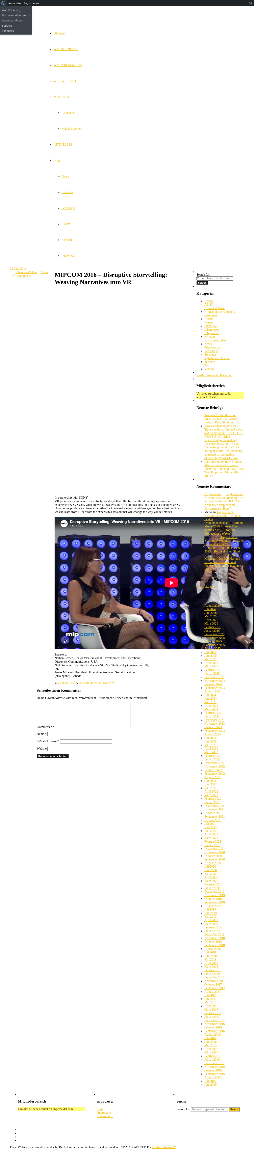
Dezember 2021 (214, 805)
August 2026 (212, 605)
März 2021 (211, 838)
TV (206, 365)
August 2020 (212, 863)
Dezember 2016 (214, 1020)
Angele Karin (212, 494)
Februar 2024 (212, 713)
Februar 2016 (212, 1056)
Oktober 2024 (213, 684)
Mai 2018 (210, 959)
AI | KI (208, 304)
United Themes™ (164, 1147)
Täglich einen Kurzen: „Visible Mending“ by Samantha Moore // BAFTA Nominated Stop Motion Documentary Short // (223, 501)
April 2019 (211, 920)
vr (113, 682)
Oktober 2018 (213, 941)
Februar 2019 (212, 927)
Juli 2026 (210, 609)
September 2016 (214, 1031)
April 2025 (211, 662)
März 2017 (211, 1009)
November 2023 (214, 723)
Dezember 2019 (214, 891)
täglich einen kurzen (217, 358)
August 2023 (212, 734)
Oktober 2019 (213, 898)
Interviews (210, 326)
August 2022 (212, 777)
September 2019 (214, 902)
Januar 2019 (212, 931)
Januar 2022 (212, 802)
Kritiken (209, 336)
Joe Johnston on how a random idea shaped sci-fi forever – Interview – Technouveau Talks (224, 465)
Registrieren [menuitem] (31, 3)
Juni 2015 (210, 1084)
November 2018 (214, 938)
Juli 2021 (210, 823)
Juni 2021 (210, 827)
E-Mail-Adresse (48, 741)
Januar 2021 (212, 845)
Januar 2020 (212, 888)
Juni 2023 (210, 741)
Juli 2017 (210, 995)
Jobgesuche (211, 333)
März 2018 (211, 966)
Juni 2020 (210, 870)
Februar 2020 (212, 884)
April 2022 (211, 791)
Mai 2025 (210, 659)
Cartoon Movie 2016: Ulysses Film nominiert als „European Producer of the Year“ (223, 528)
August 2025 (212, 648)
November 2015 (214, 1066)
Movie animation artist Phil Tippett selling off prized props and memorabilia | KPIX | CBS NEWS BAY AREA (223, 431)
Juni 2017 (210, 998)
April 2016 (211, 1049)
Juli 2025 (210, 652)
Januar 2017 (212, 1016)
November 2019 (214, 895)
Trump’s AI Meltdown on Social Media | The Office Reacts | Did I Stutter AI (220, 418)
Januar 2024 (212, 716)
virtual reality (102, 682)
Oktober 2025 (213, 641)
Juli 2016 (210, 1038)
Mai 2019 (210, 916)
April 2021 (211, 834)
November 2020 (214, 852)
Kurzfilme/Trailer (215, 340)
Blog (100, 1109)
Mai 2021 (210, 830)
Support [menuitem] (7, 25)
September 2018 (214, 945)
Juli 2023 (210, 738)
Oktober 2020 (213, 855)
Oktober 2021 (213, 813)
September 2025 (214, 645)
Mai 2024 (210, 702)
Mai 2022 (210, 788)
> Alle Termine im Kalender (214, 375)
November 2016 (214, 1023)
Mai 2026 (210, 616)
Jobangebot (211, 329)
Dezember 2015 (214, 1063)
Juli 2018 (210, 952)
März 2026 (211, 623)
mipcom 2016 (68, 682)
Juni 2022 (210, 784)
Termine (209, 361)
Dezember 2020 (214, 848)
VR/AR (209, 369)
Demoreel (210, 315)
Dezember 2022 (214, 763)
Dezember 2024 (214, 677)
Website (42, 748)
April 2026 (211, 620)
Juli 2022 (210, 780)
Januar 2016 (212, 1059)
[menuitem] (3, 3)
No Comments (21, 275)
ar (57, 682)
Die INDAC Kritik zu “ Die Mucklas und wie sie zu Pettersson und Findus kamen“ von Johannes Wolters (222, 562)
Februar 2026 (212, 627)
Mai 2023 (210, 745)
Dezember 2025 (214, 634)
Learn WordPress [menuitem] (12, 20)
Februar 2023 (212, 755)
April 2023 (211, 748)
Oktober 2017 (213, 984)
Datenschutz (105, 1116)
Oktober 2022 (213, 770)
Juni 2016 (210, 1041)
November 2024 (214, 680)
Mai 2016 (210, 1045)
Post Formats (212, 347)
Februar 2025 (212, 670)
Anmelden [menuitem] (14, 3)
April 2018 (211, 963)
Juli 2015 (210, 1081)
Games (208, 322)
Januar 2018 (212, 973)
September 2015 (214, 1074)
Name (42, 734)
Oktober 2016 (213, 1027)
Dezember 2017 (214, 977)
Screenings (211, 351)
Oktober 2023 (213, 727)
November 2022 (214, 766)
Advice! (209, 301)
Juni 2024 (210, 698)
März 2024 (211, 709)
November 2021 (214, 809)
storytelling (86, 682)
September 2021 (214, 816)
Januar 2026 (212, 630)
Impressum (104, 1112)
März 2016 (211, 1052)
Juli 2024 (210, 695)
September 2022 (214, 773)
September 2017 (214, 988)
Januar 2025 (212, 673)
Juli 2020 (210, 866)
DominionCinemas (216, 522)
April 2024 (211, 705)
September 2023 (214, 730)
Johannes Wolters (26, 272)
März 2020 (211, 881)
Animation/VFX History (219, 311)
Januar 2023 (212, 759)
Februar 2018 (212, 970)
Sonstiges (210, 354)
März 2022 (211, 795)
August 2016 (212, 1034)
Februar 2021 (212, 841)
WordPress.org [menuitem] (11, 10)
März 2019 (211, 923)
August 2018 (212, 948)
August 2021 (212, 820)
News (44, 272)
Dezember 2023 (214, 720)
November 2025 (214, 637)
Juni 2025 (210, 655)
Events (208, 319)
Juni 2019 (210, 913)
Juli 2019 (210, 909)
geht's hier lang (205, 587)
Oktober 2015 (213, 1070)
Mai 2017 (210, 1002)
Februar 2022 (212, 798)
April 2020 (211, 877)
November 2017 (214, 981)
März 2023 (211, 752)
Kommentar (45, 727)
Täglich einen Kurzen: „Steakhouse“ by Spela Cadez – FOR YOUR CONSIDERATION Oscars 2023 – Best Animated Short (224, 544)
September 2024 (214, 687)
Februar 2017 (212, 1013)
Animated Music (214, 308)
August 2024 (212, 691)
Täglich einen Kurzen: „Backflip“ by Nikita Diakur (222, 515)
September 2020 (214, 859)
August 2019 (212, 906)
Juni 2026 (210, 612)
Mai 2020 (210, 873)
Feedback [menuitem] (8, 30)
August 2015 (212, 1077)
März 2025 (211, 666)
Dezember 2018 (214, 934)
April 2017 (211, 1006)
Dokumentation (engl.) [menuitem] (16, 15)
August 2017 (212, 991)
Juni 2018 (210, 956)
